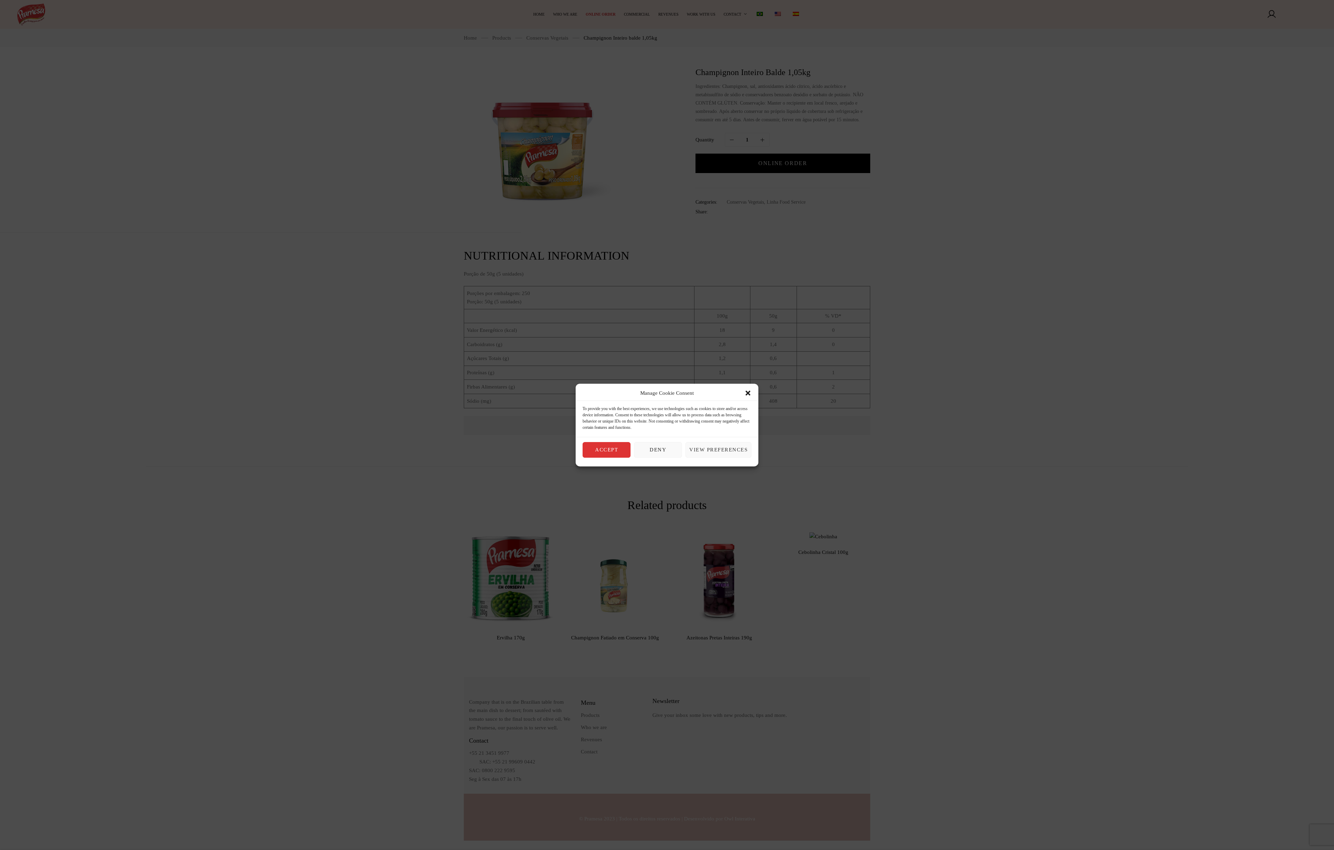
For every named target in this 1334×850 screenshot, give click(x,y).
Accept (606, 449)
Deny (658, 449)
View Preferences (718, 449)
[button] (747, 393)
